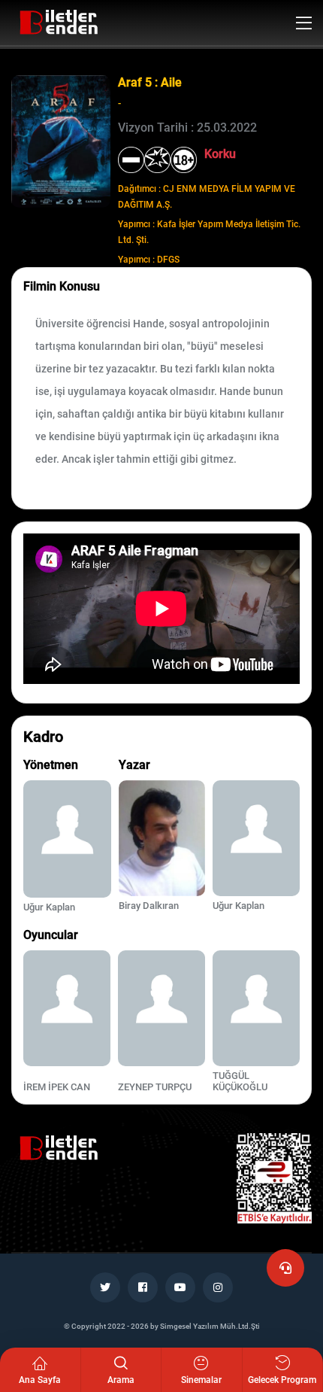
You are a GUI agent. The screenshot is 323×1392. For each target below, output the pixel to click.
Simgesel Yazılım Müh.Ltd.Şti (210, 1326)
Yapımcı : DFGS (149, 259)
